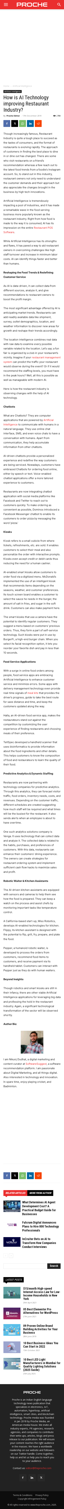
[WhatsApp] (22, 123)
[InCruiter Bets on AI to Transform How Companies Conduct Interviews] (11, 1242)
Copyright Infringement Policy (32, 1498)
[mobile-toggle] (5, 4)
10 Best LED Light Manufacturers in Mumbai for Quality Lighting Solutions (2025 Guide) (41, 1365)
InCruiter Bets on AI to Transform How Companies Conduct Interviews (39, 1243)
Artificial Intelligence (22, 86)
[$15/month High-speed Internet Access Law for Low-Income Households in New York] (11, 1293)
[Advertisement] (32, 48)
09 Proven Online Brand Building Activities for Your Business (40, 1329)
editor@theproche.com (38, 1468)
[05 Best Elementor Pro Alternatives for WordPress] (11, 1313)
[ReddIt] (38, 123)
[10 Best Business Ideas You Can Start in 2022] (11, 1347)
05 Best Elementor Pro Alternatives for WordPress (40, 1310)
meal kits (33, 693)
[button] (59, 4)
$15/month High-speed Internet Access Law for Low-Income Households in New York (41, 1294)
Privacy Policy (41, 1495)
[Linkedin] (30, 123)
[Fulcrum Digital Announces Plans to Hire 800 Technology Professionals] (11, 1225)
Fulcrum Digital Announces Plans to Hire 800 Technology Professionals (40, 1226)
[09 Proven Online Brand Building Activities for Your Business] (11, 1330)
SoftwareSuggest (36, 1063)
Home (6, 86)
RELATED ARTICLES (15, 1193)
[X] (14, 123)
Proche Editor (13, 115)
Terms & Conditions (22, 1495)
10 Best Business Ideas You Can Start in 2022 (40, 1344)
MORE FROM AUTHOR (40, 1193)
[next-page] (11, 1256)
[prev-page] (5, 1256)
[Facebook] (6, 123)
